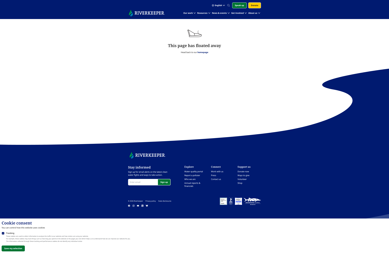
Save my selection (13, 248)
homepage (202, 52)
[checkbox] (3, 233)
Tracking (10, 233)
